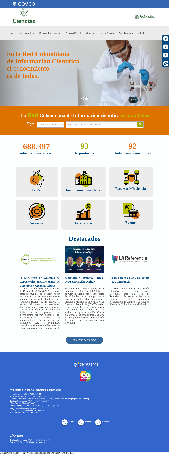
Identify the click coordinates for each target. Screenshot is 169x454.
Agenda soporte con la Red (131, 33)
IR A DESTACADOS (84, 340)
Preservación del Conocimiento (79, 33)
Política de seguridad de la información (25, 412)
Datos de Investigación (49, 33)
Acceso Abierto (27, 33)
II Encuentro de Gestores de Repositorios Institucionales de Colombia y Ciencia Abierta (40, 281)
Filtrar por (30, 124)
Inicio (12, 33)
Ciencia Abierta (106, 33)
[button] (12, 73)
